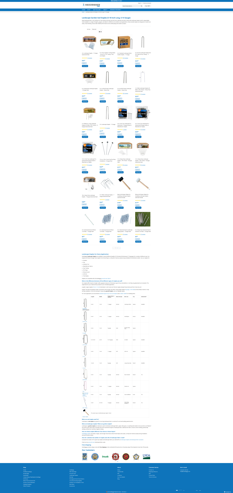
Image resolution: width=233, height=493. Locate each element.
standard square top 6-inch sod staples (108, 293)
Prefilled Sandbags (27, 471)
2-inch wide (132, 289)
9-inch (94, 287)
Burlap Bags (26, 473)
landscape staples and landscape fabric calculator (132, 439)
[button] (116, 492)
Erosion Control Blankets (29, 482)
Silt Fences (25, 479)
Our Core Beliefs (121, 477)
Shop (88, 9)
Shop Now (85, 66)
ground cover (92, 442)
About (105, 9)
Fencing (71, 477)
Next (148, 456)
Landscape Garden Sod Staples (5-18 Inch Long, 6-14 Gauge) (97, 12)
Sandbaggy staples (86, 433)
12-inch (98, 287)
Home (83, 9)
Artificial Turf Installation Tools (76, 482)
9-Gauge (84, 333)
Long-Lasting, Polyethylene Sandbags (32, 477)
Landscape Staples (73, 475)
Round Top (85, 321)
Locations (119, 475)
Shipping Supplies (27, 484)
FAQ (118, 473)
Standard (85, 308)
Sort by (88, 29)
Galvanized (85, 379)
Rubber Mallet (85, 416)
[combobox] (132, 6)
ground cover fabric (105, 278)
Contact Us (151, 470)
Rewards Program (115, 9)
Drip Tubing (85, 407)
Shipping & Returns (153, 471)
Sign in (139, 3)
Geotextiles (25, 475)
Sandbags (71, 470)
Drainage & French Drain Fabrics (76, 479)
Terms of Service (152, 477)
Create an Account (147, 3)
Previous (84, 456)
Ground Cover (72, 473)
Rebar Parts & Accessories (29, 480)
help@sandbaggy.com (185, 471)
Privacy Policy (152, 475)
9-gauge (127, 289)
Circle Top (85, 396)
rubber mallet (123, 293)
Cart (148, 6)
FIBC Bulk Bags (72, 471)
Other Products (26, 486)
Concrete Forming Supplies (75, 480)
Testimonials (120, 471)
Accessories (72, 486)
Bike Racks (71, 484)
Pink (83, 391)
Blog (118, 479)
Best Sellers (97, 9)
